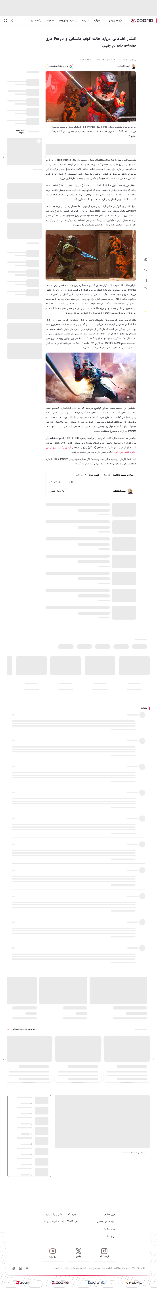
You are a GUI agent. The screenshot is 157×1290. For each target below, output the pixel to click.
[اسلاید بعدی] (3, 157)
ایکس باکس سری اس (125, 452)
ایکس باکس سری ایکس (58, 447)
